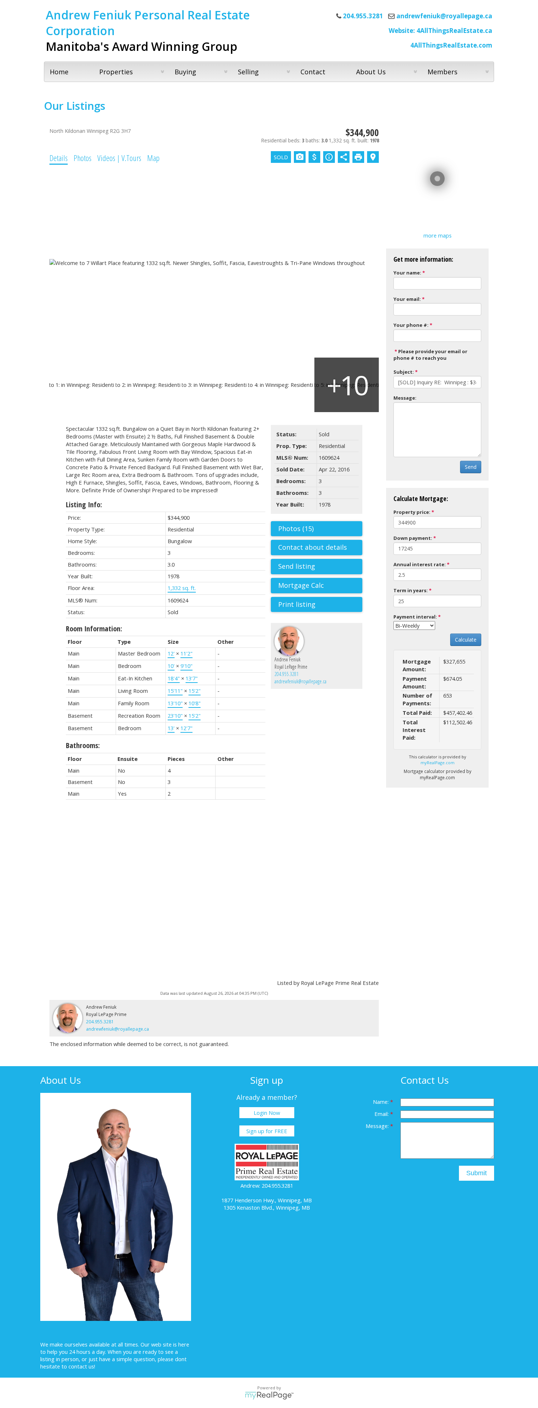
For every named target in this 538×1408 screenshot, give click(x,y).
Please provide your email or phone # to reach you (430, 355)
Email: (382, 1113)
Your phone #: (411, 325)
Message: (404, 398)
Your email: (407, 299)
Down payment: (412, 538)
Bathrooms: (83, 745)
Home (59, 71)
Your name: (407, 272)
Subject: (403, 372)
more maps (437, 235)
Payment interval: (415, 616)
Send (471, 466)
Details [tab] (58, 157)
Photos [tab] (82, 157)
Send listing (296, 566)
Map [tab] (153, 157)
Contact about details (312, 547)
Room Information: (94, 629)
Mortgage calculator (320, 585)
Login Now (267, 1112)
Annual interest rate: (419, 564)
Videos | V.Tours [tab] (119, 157)
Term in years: (410, 590)
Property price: (411, 512)
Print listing (296, 604)
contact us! (81, 1366)
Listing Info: (84, 504)
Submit (476, 1173)
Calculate (466, 639)
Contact (312, 71)
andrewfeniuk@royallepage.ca (444, 16)
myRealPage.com (438, 762)
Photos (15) (296, 528)
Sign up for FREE (266, 1131)
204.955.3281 (286, 674)
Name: (381, 1101)
